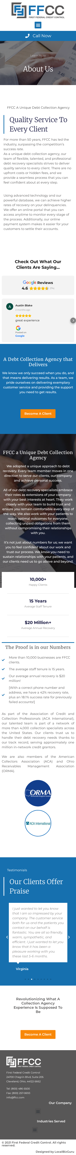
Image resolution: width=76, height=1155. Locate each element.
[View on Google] (9, 306)
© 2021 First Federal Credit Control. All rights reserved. (34, 1144)
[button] (38, 25)
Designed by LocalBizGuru (55, 1151)
